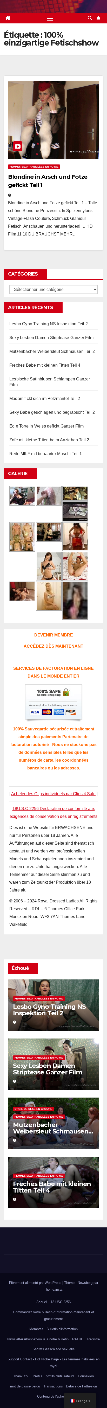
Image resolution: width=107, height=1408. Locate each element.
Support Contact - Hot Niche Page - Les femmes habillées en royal (53, 1362)
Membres (36, 1329)
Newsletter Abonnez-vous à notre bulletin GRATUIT (45, 1339)
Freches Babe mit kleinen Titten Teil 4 (45, 365)
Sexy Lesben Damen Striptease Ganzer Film (51, 337)
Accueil (42, 1302)
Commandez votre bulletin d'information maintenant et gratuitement (53, 1315)
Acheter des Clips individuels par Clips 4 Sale (53, 794)
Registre (93, 1339)
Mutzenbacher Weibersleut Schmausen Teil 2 (52, 351)
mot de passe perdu (25, 1386)
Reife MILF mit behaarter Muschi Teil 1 (45, 453)
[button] (90, 18)
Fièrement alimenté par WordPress (35, 1283)
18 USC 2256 (61, 1302)
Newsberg (85, 1283)
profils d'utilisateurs (60, 1376)
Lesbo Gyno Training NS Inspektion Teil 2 (48, 324)
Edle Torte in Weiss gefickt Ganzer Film (46, 426)
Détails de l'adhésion (81, 1386)
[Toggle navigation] (50, 18)
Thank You (21, 1376)
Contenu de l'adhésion (53, 1396)
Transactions (53, 1386)
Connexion (86, 1376)
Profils (37, 1376)
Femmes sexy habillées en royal (34, 166)
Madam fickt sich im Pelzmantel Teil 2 (44, 398)
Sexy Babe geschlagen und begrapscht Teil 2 (52, 412)
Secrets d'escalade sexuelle (53, 1349)
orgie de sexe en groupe (33, 1108)
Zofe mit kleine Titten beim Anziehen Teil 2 (49, 440)
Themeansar (53, 1289)
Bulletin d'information (62, 1329)
